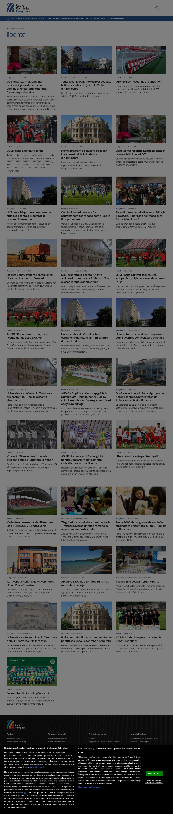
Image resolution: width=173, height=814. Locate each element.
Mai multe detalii (37, 767)
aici (25, 793)
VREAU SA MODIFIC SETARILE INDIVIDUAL (154, 782)
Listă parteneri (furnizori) (90, 787)
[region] (86, 779)
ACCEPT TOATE (154, 773)
